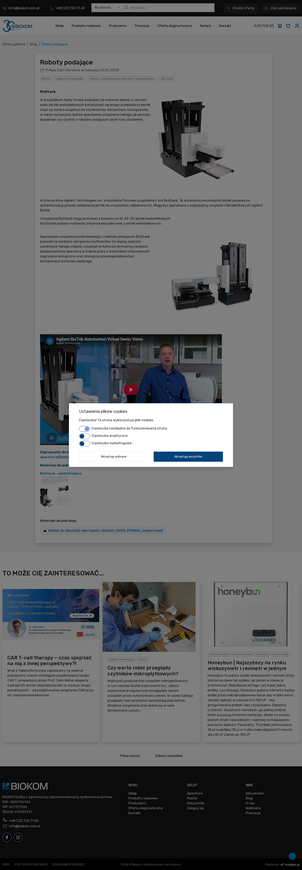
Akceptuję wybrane (114, 456)
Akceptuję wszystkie (188, 456)
